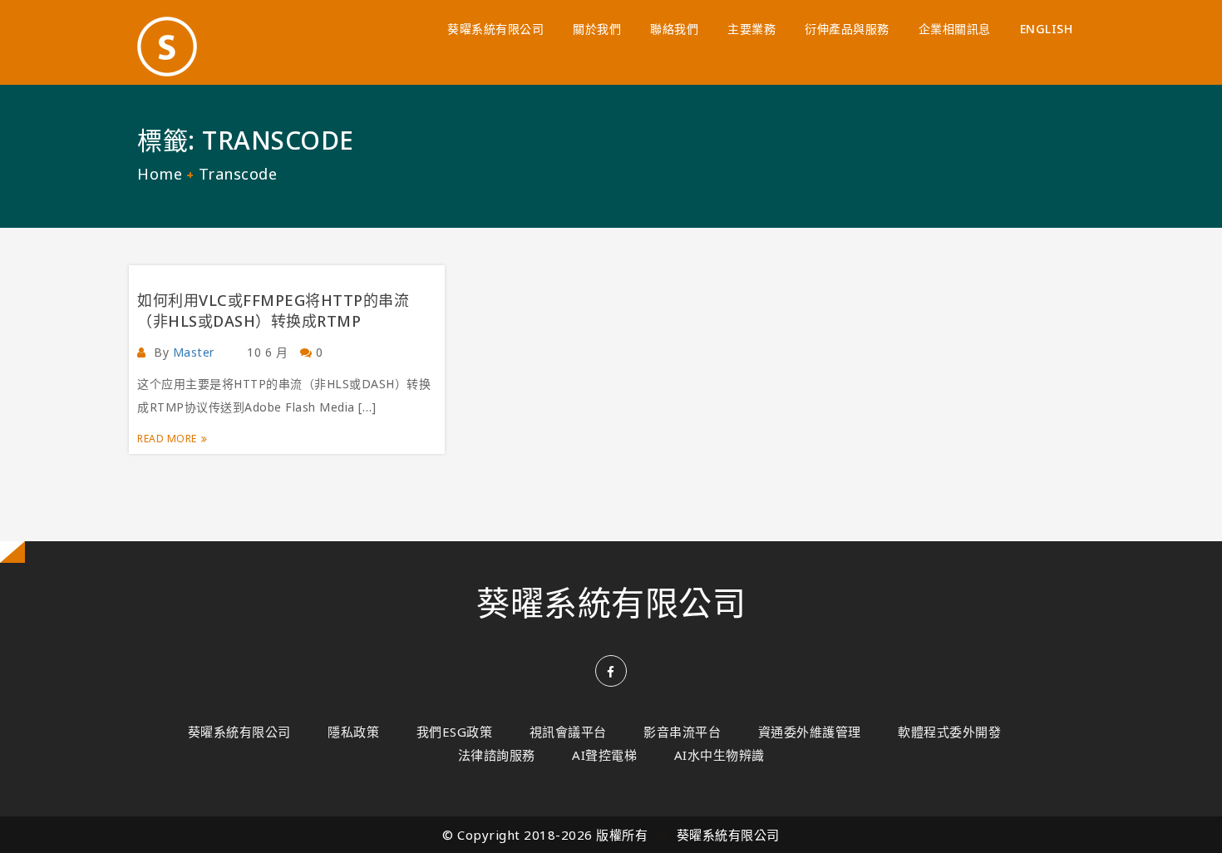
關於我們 (597, 29)
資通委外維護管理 (809, 731)
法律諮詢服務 (496, 755)
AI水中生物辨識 (719, 755)
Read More (167, 438)
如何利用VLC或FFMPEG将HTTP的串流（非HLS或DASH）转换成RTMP (273, 310)
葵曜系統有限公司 (495, 29)
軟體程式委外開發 (949, 731)
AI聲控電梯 (604, 755)
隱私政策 (353, 731)
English (1046, 29)
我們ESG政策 (454, 731)
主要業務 (751, 29)
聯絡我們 (674, 29)
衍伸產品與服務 (847, 29)
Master (193, 352)
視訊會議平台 (568, 731)
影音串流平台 (682, 731)
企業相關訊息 (955, 29)
